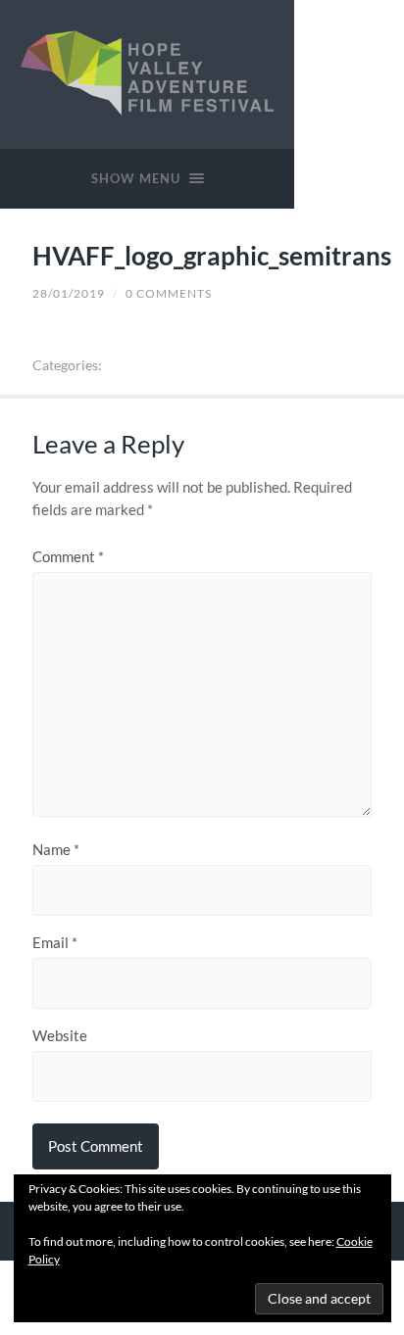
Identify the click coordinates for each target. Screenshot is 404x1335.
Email (54, 942)
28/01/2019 (68, 293)
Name (55, 849)
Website (59, 1035)
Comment (68, 556)
